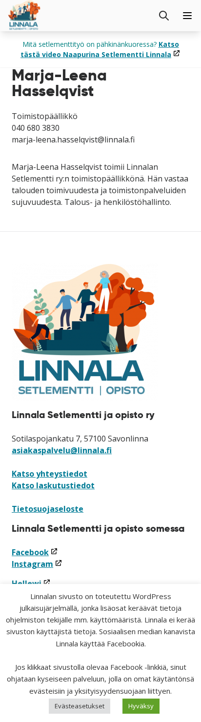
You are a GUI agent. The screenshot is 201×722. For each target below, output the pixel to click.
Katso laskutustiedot (53, 485)
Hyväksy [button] (141, 706)
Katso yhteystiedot (49, 473)
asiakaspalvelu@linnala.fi (62, 450)
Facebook (35, 552)
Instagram (37, 564)
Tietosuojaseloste (47, 508)
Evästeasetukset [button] (79, 706)
